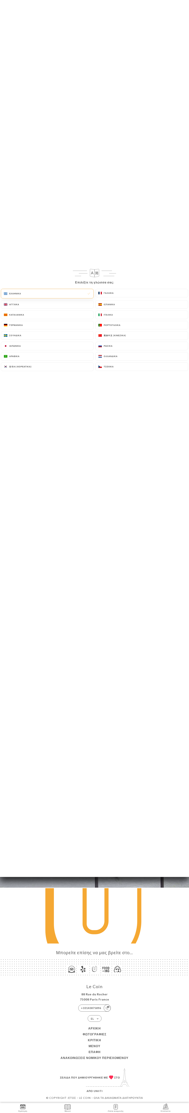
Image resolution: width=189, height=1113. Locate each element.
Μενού (94, 1046)
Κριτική (94, 1040)
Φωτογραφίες (94, 1034)
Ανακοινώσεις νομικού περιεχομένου (94, 1058)
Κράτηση (22, 1111)
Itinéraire (166, 1111)
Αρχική (94, 1028)
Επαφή (95, 1052)
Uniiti (98, 1091)
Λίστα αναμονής (116, 1111)
